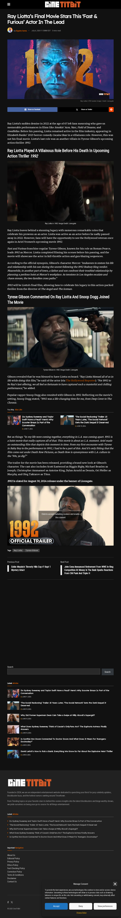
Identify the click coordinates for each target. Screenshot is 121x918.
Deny (81, 906)
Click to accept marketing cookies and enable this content (61, 516)
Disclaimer (11, 878)
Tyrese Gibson (32, 550)
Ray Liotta (18, 550)
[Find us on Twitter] (12, 902)
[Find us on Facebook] (8, 902)
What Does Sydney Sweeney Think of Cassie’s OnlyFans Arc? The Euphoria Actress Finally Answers (52, 833)
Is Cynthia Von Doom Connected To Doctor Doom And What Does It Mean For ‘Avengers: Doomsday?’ (53, 837)
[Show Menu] (8, 4)
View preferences (105, 906)
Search (10, 667)
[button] (115, 883)
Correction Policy (14, 872)
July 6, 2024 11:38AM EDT (41, 30)
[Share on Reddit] (111, 109)
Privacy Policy (81, 913)
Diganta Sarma (21, 30)
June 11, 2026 (28, 429)
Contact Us (12, 881)
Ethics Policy (12, 865)
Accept (56, 906)
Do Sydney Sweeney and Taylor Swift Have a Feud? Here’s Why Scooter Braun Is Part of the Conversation (37, 421)
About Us (11, 855)
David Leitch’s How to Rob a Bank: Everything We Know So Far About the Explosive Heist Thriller (67, 751)
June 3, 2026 (26, 745)
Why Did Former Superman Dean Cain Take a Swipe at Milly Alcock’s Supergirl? (58, 715)
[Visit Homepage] (62, 4)
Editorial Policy (13, 858)
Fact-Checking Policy (16, 868)
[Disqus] (60, 624)
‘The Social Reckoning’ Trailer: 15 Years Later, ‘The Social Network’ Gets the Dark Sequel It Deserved (92, 419)
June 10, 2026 (81, 426)
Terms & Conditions (15, 875)
